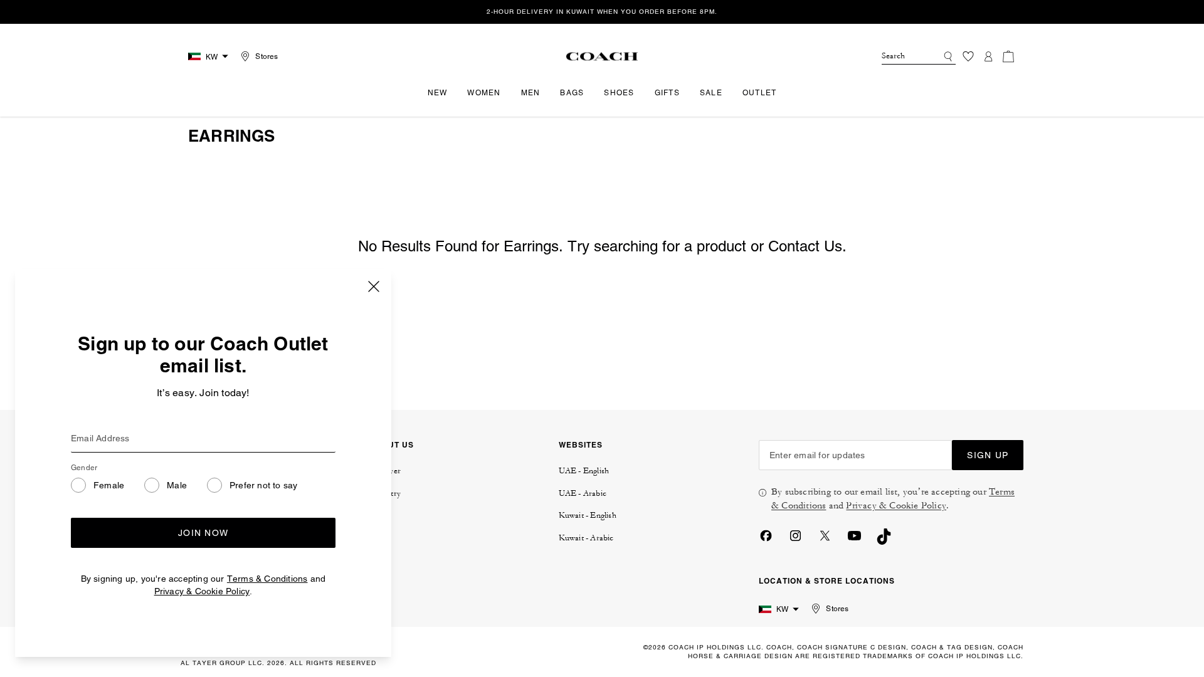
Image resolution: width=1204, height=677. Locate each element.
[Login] (988, 56)
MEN (531, 93)
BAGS (572, 93)
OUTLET (759, 93)
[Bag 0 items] (1008, 56)
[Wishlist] (968, 56)
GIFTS (667, 93)
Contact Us (805, 246)
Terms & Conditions (267, 579)
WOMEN (483, 93)
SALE (711, 93)
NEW (438, 93)
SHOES (619, 93)
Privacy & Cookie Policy (202, 591)
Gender (84, 467)
